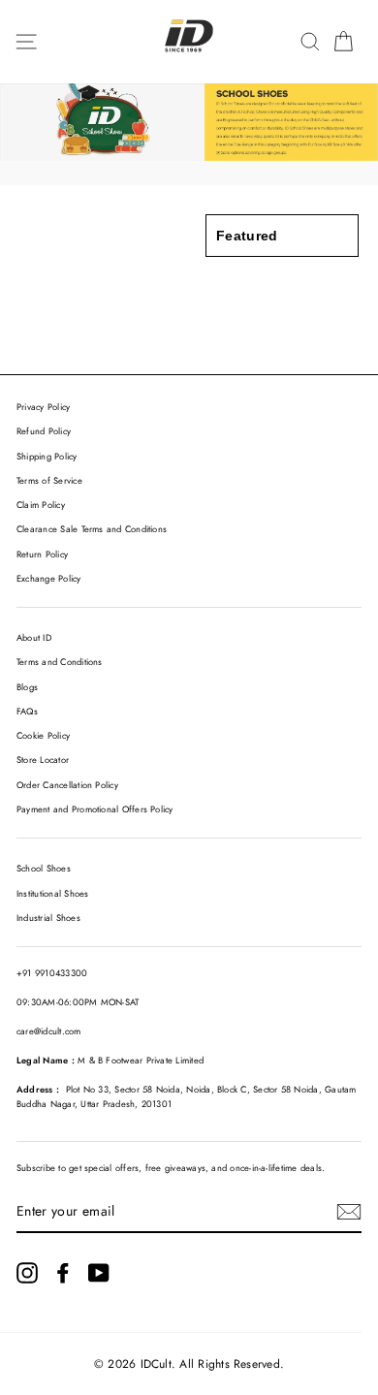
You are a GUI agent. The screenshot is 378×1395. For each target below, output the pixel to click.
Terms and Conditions (59, 662)
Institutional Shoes (52, 894)
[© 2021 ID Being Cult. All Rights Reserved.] (27, 1273)
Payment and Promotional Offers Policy (94, 809)
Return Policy (42, 554)
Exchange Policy (48, 579)
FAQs (27, 711)
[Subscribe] (349, 1211)
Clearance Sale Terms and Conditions (91, 529)
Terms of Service (49, 481)
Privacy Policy (43, 407)
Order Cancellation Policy (67, 785)
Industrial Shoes (48, 918)
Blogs (27, 687)
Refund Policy (43, 431)
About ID (33, 638)
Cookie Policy (43, 736)
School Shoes (43, 868)
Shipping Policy (47, 456)
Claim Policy (40, 505)
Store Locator (42, 760)
